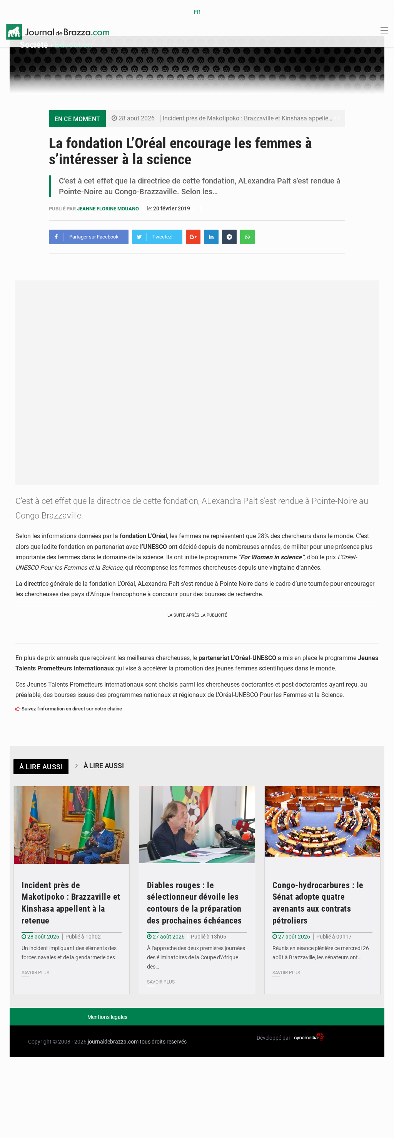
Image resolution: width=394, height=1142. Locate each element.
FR (197, 12)
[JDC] (57, 31)
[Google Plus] (193, 237)
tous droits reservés (163, 1042)
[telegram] (229, 237)
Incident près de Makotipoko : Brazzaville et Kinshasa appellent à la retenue (265, 118)
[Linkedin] (211, 237)
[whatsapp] (247, 237)
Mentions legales (107, 1017)
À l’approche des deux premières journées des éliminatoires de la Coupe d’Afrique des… (196, 957)
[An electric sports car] (71, 825)
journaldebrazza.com (113, 1042)
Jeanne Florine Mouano (108, 209)
